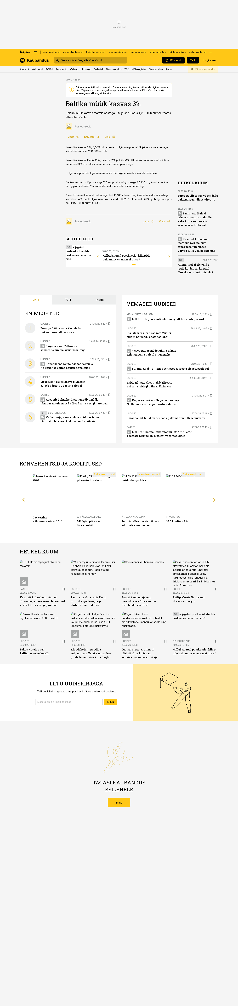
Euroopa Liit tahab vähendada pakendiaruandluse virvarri (166, 418)
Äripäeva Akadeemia (89, 516)
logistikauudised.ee (95, 52)
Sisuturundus (113, 69)
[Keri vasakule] (98, 256)
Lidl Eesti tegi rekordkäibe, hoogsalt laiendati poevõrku (169, 319)
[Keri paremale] (169, 256)
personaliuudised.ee (73, 52)
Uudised (45, 323)
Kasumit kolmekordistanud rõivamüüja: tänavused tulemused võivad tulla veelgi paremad (42, 601)
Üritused (86, 69)
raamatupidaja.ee (138, 52)
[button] (68, 702)
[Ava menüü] (35, 52)
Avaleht (24, 69)
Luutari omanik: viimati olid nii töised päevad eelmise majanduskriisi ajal (140, 653)
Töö (126, 69)
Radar (169, 69)
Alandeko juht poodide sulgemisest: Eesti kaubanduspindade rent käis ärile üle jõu (91, 653)
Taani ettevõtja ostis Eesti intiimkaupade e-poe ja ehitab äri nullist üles (88, 601)
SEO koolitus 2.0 (177, 521)
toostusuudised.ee (117, 52)
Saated (44, 394)
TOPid (49, 69)
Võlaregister (139, 69)
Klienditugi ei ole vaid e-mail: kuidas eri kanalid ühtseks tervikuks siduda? (195, 268)
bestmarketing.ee (51, 52)
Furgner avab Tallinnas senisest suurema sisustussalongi (170, 368)
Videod (74, 69)
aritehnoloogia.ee (177, 52)
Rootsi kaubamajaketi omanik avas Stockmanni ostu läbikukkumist (139, 601)
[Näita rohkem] (211, 52)
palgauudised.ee (158, 52)
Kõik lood (37, 69)
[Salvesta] (109, 324)
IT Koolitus (173, 516)
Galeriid (98, 69)
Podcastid (61, 69)
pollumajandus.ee (197, 52)
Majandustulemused (140, 314)
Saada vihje (156, 69)
